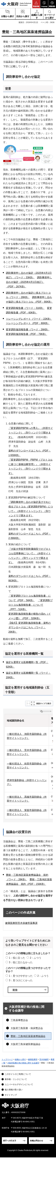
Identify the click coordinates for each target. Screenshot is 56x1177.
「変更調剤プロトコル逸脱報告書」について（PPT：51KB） (30, 605)
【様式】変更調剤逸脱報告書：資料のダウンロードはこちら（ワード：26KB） (29, 627)
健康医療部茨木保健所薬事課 (21, 923)
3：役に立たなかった (21, 962)
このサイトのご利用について (18, 1074)
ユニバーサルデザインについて (19, 1084)
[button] (36, 4)
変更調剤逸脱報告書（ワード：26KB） (27, 329)
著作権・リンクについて (16, 1079)
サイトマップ (11, 1095)
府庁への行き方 (9, 1141)
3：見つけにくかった (21, 980)
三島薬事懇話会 (19, 1020)
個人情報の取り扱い (14, 1089)
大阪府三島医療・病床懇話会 (27, 1028)
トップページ (7, 1059)
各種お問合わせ (36, 1141)
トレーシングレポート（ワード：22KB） (29, 319)
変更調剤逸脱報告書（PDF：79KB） (26, 334)
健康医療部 (32, 1059)
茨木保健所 (44, 1059)
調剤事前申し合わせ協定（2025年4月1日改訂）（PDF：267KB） (29, 282)
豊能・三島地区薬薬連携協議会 (28, 1036)
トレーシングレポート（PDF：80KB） (28, 323)
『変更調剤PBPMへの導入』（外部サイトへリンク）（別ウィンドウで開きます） (30, 433)
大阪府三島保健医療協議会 (25, 1044)
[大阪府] (16, 4)
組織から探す (20, 1059)
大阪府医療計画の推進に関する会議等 (26, 1008)
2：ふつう (35, 957)
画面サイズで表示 (43, 703)
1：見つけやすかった (21, 976)
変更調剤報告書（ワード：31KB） (25, 308)
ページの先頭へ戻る (50, 1106)
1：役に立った (17, 957)
